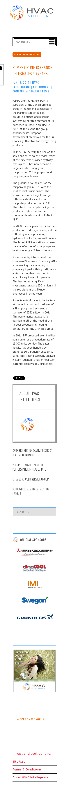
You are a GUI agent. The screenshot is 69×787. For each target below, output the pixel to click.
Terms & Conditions (27, 769)
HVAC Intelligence (30, 396)
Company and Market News (26, 54)
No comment (41, 87)
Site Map (19, 761)
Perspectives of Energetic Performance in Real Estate (29, 467)
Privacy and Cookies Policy (32, 753)
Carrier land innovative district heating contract (33, 452)
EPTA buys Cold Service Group (31, 479)
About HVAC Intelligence (30, 777)
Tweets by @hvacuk (29, 719)
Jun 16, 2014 (21, 82)
